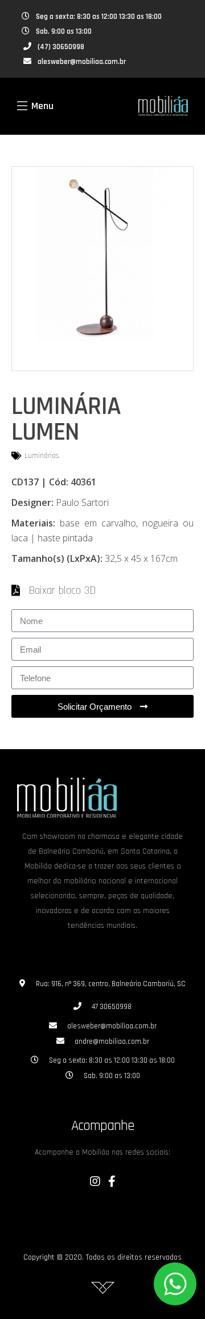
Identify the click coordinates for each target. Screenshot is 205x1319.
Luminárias (41, 456)
